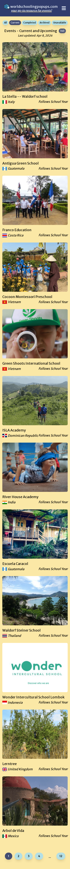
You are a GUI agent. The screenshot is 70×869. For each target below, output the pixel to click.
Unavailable (59, 22)
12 (61, 856)
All (5, 22)
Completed (29, 22)
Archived (44, 22)
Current (15, 22)
